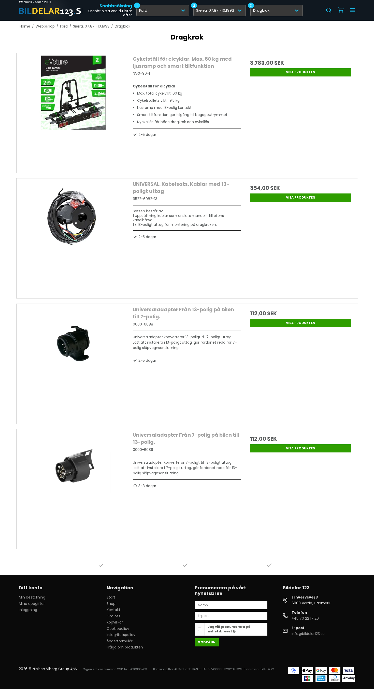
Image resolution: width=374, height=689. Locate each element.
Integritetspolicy (121, 634)
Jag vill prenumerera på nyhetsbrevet (229, 629)
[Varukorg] (340, 10)
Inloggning (28, 609)
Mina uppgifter (32, 603)
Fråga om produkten (125, 647)
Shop (111, 603)
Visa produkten (300, 72)
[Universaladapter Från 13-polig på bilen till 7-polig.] (73, 360)
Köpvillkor (115, 622)
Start (111, 597)
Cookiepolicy (118, 628)
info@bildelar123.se (308, 633)
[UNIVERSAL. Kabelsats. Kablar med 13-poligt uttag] (73, 235)
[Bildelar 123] (53, 10)
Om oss (113, 616)
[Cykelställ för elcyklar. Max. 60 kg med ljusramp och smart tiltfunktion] (73, 110)
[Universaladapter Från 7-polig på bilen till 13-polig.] (73, 486)
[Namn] (231, 604)
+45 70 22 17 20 (305, 618)
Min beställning (32, 597)
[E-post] (231, 615)
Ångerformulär (120, 641)
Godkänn (206, 642)
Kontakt (113, 609)
